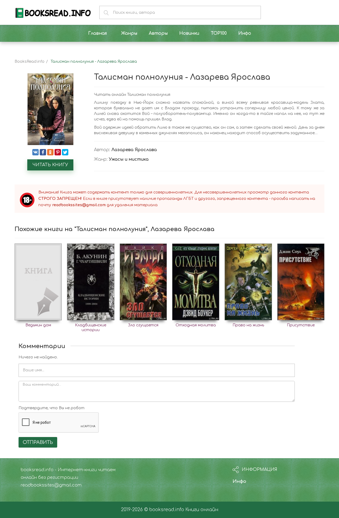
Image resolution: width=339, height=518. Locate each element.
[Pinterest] (58, 152)
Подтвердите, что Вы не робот (51, 408)
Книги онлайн (201, 509)
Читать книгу (50, 165)
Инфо (239, 481)
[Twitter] (65, 152)
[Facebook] (43, 152)
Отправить (38, 442)
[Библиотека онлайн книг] (53, 12)
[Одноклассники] (50, 152)
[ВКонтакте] (35, 152)
